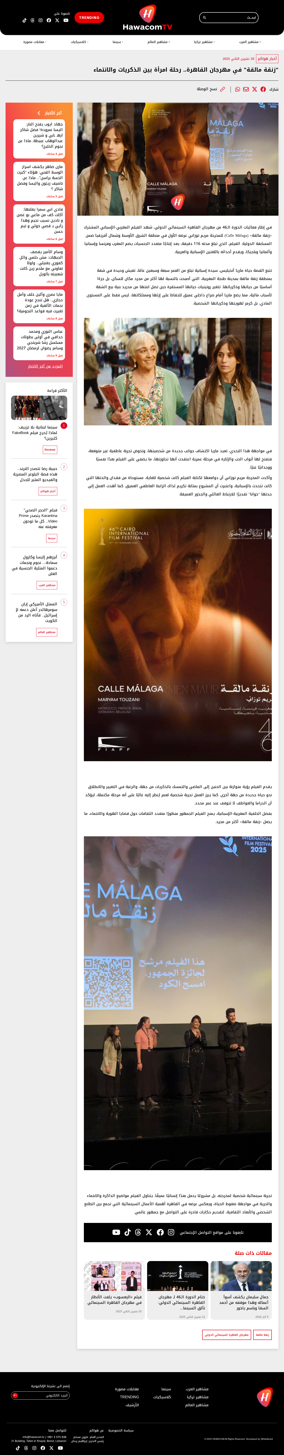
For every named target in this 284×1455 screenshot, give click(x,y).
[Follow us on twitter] (57, 20)
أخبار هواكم (267, 58)
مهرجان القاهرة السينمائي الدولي (226, 1334)
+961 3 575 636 (56, 1437)
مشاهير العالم (159, 42)
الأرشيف (132, 1405)
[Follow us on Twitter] (51, 1448)
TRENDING (89, 17)
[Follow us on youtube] (66, 20)
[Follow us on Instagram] (40, 20)
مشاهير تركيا (204, 42)
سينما (118, 42)
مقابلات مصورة (34, 42)
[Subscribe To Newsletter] (15, 1395)
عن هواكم (96, 1430)
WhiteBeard (267, 1439)
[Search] (204, 18)
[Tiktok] (127, 1232)
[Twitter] (254, 89)
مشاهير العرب (250, 42)
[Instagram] (171, 1232)
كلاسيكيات (79, 42)
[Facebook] (263, 89)
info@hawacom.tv (33, 1437)
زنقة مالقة (262, 1334)
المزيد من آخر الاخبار (45, 366)
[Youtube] (116, 1232)
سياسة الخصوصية (121, 1430)
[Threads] (32, 20)
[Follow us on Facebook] (49, 20)
